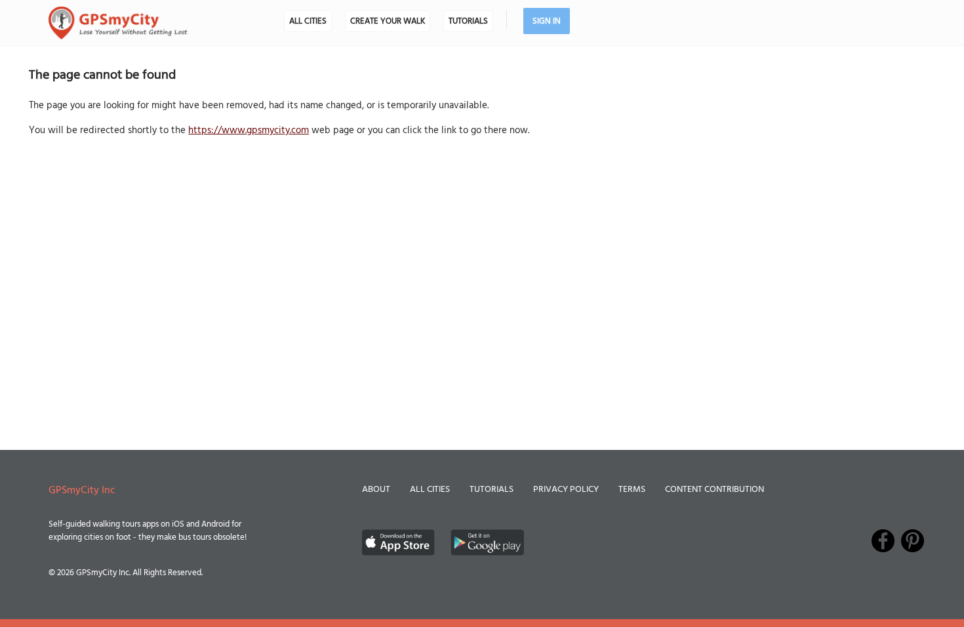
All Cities (308, 21)
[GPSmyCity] (118, 23)
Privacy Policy (566, 489)
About (376, 489)
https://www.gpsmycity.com (248, 130)
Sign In (546, 21)
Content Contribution (714, 489)
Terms (631, 489)
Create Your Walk (387, 21)
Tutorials (468, 21)
